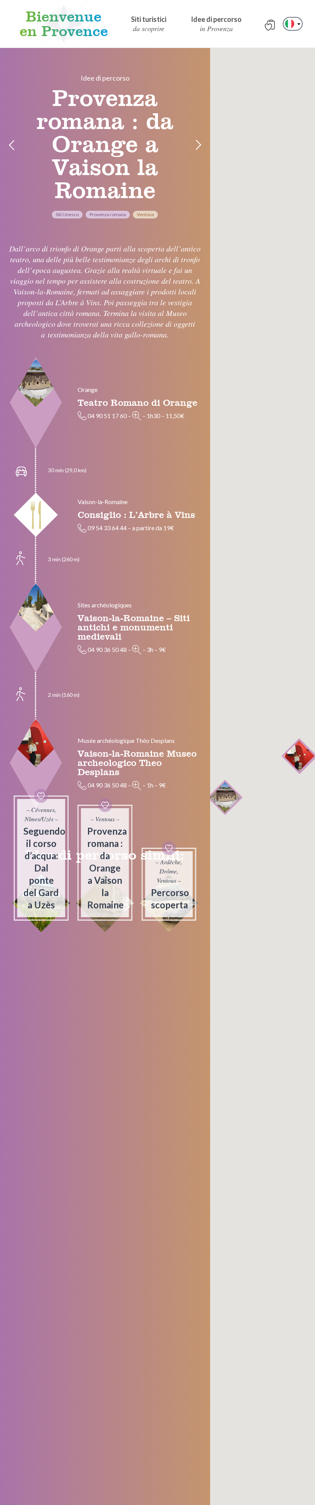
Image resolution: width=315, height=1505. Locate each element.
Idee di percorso (105, 78)
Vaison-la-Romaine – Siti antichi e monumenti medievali (134, 627)
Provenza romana (108, 214)
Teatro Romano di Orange (137, 402)
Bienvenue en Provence (64, 23)
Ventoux (145, 214)
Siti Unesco (67, 214)
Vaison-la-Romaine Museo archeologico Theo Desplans (137, 762)
